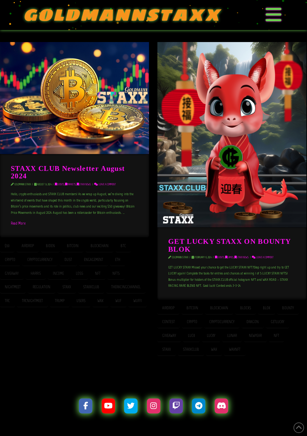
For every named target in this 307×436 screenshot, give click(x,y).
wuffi (137, 300)
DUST (68, 259)
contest (168, 321)
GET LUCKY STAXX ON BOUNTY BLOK (229, 245)
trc (7, 300)
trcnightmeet (32, 300)
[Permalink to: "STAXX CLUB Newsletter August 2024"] (74, 98)
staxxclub (91, 287)
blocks (245, 308)
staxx (66, 287)
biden (50, 246)
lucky (211, 335)
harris (36, 273)
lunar (232, 335)
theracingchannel (126, 287)
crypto (10, 259)
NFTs (116, 273)
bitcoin (73, 246)
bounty (288, 308)
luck (191, 335)
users (80, 300)
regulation (41, 287)
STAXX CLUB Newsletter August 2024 (68, 172)
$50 (7, 246)
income (58, 273)
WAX (100, 300)
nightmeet (13, 287)
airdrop (28, 246)
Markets (71, 184)
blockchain (100, 246)
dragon (252, 321)
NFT (97, 273)
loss (79, 273)
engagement (93, 259)
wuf (118, 300)
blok (266, 308)
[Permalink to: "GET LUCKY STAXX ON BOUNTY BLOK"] (231, 134)
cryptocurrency (39, 259)
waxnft (234, 349)
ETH (117, 259)
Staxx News (85, 184)
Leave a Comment (107, 184)
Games (230, 257)
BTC (123, 246)
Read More (18, 223)
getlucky (277, 321)
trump (59, 300)
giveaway (12, 273)
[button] (273, 15)
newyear (255, 335)
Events (60, 184)
